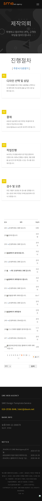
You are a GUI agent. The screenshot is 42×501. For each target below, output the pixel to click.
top (19, 493)
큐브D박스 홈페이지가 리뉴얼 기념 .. (15, 458)
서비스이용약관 (28, 485)
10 (26, 355)
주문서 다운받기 (21, 68)
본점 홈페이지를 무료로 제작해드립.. (15, 455)
